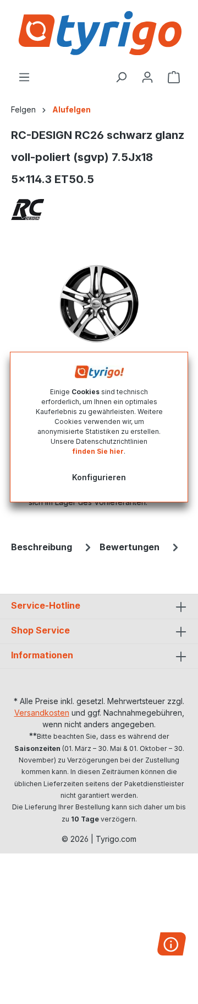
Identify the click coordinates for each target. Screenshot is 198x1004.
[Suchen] (121, 77)
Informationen (42, 655)
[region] (99, 304)
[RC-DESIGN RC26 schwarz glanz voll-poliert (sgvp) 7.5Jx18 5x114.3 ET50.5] (99, 303)
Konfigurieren (99, 477)
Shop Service (40, 630)
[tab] (52, 546)
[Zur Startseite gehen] (99, 33)
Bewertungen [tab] (130, 546)
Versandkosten (41, 712)
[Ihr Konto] (147, 77)
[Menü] (24, 77)
